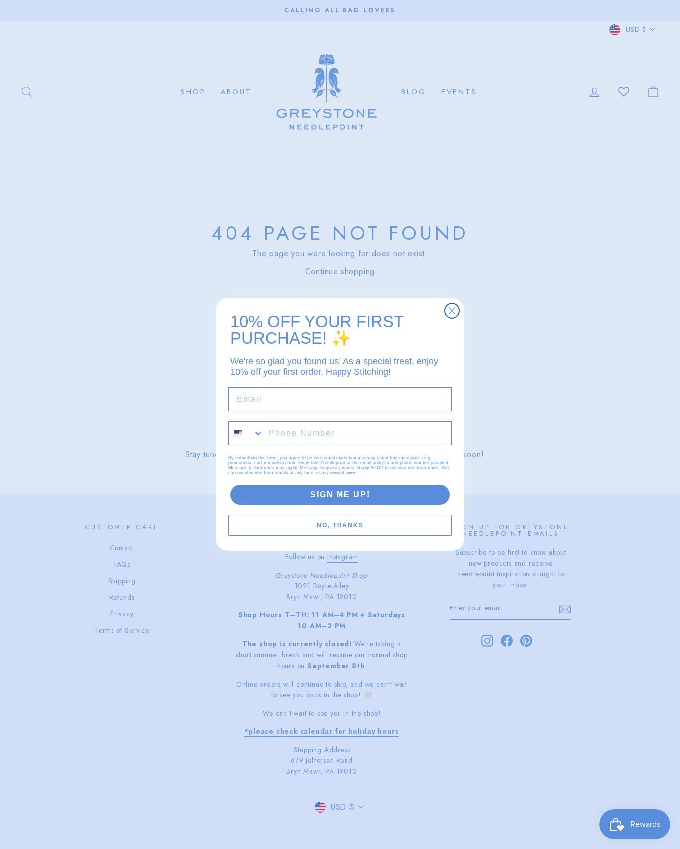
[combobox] (246, 433)
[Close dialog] (452, 310)
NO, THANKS (340, 525)
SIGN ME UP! (340, 494)
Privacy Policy (328, 473)
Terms (350, 473)
